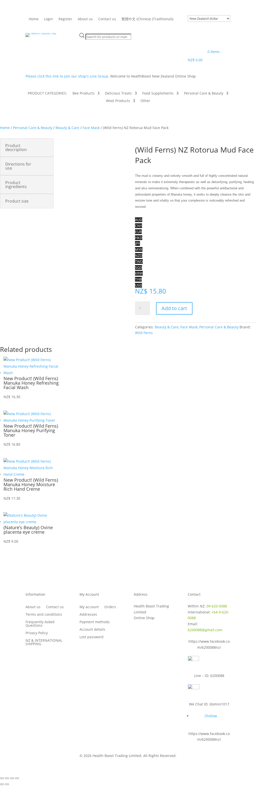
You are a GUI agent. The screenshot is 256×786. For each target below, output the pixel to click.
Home (33, 19)
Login (48, 19)
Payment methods (95, 622)
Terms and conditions (44, 615)
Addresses (88, 615)
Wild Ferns (144, 332)
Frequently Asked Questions (40, 624)
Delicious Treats (118, 94)
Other (145, 101)
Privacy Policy (37, 633)
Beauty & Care (67, 127)
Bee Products (83, 94)
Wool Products (118, 101)
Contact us (107, 19)
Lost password (92, 637)
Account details (92, 630)
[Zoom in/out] (2, 778)
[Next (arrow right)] (7, 784)
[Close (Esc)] (17, 778)
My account (89, 607)
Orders (110, 607)
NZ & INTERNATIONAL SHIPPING (44, 642)
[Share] (12, 778)
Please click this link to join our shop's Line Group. (68, 76)
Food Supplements (158, 94)
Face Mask (91, 127)
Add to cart (174, 308)
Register (65, 19)
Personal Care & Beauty (203, 94)
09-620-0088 (216, 606)
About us (85, 19)
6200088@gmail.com (205, 629)
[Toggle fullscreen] (7, 778)
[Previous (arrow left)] (2, 784)
